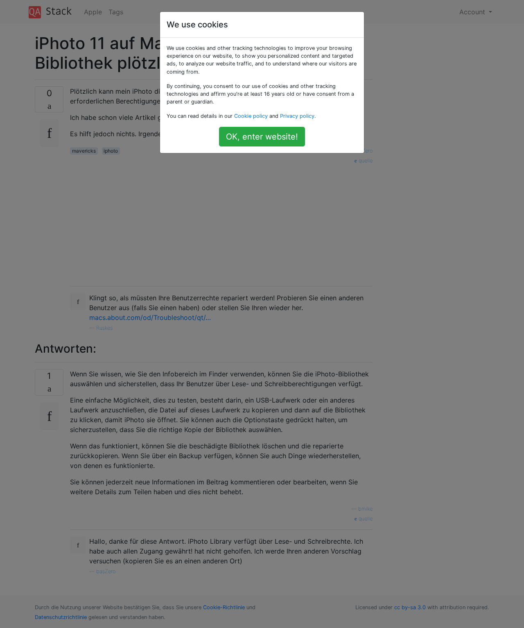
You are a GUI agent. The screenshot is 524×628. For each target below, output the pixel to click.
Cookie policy (251, 116)
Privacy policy (297, 116)
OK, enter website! (262, 137)
